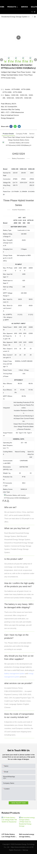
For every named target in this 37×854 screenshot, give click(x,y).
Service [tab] (31, 133)
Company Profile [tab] (21, 133)
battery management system (14, 673)
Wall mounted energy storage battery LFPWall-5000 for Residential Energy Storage (26, 835)
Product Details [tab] (8, 133)
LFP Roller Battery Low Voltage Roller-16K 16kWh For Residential (9, 835)
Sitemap (25, 850)
